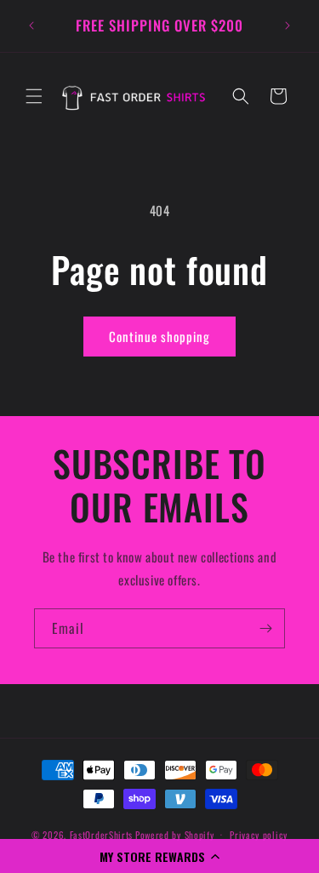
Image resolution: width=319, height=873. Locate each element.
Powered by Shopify (174, 834)
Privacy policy (259, 835)
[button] (159, 856)
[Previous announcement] (31, 25)
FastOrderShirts (102, 834)
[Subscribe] (265, 628)
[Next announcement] (287, 25)
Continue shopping (159, 336)
